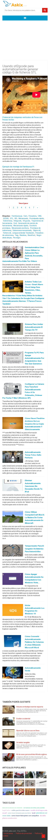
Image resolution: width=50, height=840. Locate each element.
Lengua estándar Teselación (23, 233)
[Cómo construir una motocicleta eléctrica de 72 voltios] (19, 774)
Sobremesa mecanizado (22, 230)
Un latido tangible (23, 742)
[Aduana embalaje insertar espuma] (8, 710)
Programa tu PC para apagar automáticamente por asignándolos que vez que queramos (34, 358)
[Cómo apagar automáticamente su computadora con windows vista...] (12, 579)
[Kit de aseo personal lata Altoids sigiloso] (8, 757)
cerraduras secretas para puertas (34, 808)
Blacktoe (23, 235)
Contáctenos (8, 833)
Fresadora (32, 216)
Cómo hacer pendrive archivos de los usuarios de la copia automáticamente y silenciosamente (34, 424)
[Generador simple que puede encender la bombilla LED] (41, 791)
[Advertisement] (25, 38)
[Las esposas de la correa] (7, 783)
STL (11, 218)
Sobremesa (7, 221)
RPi (16, 218)
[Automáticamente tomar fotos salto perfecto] (12, 457)
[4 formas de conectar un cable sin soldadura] (30, 791)
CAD (39, 216)
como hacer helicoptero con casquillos (25, 816)
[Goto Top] (43, 836)
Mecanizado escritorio (20, 228)
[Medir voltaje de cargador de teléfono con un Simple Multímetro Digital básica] (19, 791)
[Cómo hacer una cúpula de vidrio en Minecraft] (7, 791)
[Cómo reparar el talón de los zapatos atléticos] (30, 774)
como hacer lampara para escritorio (19, 813)
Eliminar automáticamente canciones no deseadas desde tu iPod (33, 486)
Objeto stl (36, 230)
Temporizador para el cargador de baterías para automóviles (34, 548)
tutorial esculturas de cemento (12, 808)
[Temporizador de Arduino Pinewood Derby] (7, 774)
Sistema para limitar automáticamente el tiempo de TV (34, 327)
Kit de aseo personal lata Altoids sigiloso (31, 754)
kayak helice (6, 810)
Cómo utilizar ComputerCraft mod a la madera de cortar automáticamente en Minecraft (34, 517)
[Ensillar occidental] (8, 721)
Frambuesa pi (17, 216)
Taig (16, 235)
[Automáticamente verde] (12, 673)
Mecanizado (23, 218)
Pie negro (16, 238)
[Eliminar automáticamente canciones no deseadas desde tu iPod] (12, 486)
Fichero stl (7, 233)
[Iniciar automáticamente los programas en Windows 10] (12, 610)
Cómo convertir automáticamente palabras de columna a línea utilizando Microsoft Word (34, 642)
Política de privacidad (24, 833)
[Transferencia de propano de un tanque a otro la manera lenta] (41, 774)
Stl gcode (26, 221)
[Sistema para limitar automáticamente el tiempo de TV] (12, 329)
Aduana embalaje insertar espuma (29, 707)
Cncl (15, 223)
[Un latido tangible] (8, 745)
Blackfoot (31, 235)
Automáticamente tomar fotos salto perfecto (33, 455)
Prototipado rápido (36, 218)
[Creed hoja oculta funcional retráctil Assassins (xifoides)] (41, 783)
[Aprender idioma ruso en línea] (8, 733)
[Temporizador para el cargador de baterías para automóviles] (12, 551)
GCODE (6, 218)
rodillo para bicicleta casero (20, 810)
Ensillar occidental (23, 719)
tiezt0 (33, 813)
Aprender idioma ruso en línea (27, 731)
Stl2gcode (17, 221)
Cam (25, 216)
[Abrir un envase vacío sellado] (19, 783)
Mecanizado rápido (20, 226)
